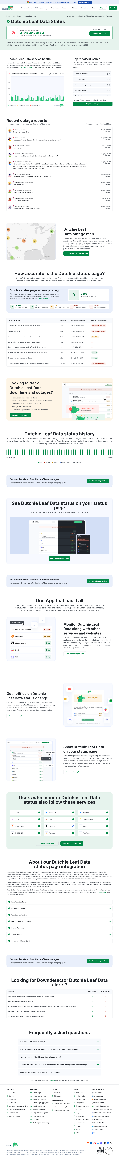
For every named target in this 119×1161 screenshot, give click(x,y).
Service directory (17, 16)
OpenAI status (99, 1123)
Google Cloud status (101, 1106)
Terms (78, 1129)
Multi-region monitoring (41, 1123)
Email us (52, 1080)
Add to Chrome (84, 2)
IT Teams (12, 1093)
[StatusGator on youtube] (95, 1143)
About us (79, 1093)
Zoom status (98, 1133)
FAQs (78, 1133)
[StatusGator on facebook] (108, 1143)
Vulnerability (80, 1123)
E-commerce (13, 1113)
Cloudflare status (100, 1099)
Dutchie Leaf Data (30, 16)
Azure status (98, 1096)
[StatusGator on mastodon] (101, 1143)
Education (12, 1099)
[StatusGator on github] (105, 1143)
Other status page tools (62, 1103)
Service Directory (82, 1099)
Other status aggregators (62, 1110)
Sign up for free (26, 67)
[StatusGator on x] (111, 1143)
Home (8, 16)
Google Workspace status (103, 1109)
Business (57, 1093)
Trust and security (82, 1119)
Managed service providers (18, 1106)
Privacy (78, 1126)
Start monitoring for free (20, 415)
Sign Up (113, 8)
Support (79, 1109)
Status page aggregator (41, 1103)
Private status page (39, 1096)
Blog (93, 8)
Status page (37, 1093)
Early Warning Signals (40, 1113)
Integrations (80, 1103)
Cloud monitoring (39, 1106)
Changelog (80, 1116)
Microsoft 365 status (101, 1116)
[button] (59, 902)
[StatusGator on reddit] (88, 1143)
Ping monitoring (38, 1116)
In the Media (80, 1096)
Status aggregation (39, 1099)
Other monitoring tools (62, 1107)
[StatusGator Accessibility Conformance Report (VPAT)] (108, 1150)
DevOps (11, 1096)
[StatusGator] (47, 1144)
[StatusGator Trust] (100, 1150)
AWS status (98, 1093)
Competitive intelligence (17, 1109)
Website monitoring (39, 1109)
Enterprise (12, 1103)
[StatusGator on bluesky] (98, 1143)
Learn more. (43, 298)
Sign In (102, 8)
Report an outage (99, 33)
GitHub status (99, 1103)
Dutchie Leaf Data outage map (31, 241)
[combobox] (32, 8)
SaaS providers (14, 1116)
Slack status (98, 1129)
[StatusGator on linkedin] (91, 1143)
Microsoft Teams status (102, 1113)
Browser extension (82, 1106)
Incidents (36, 1119)
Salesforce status (100, 1126)
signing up (102, 892)
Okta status (98, 1119)
